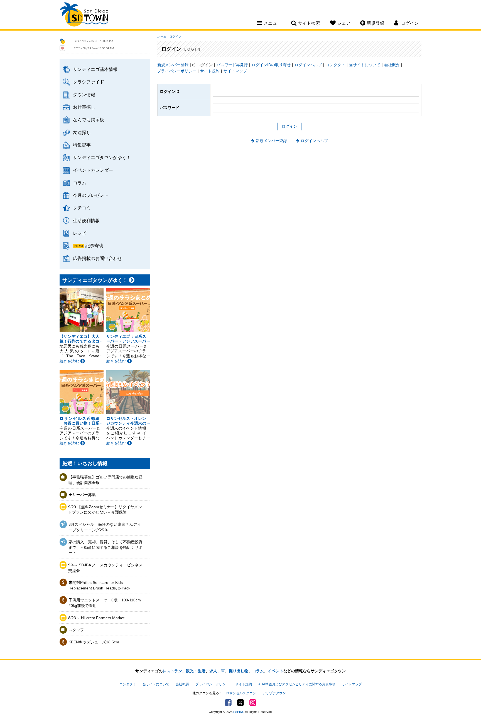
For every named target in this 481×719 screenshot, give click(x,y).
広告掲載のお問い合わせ (97, 258)
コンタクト (335, 65)
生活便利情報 (86, 220)
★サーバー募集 (82, 494)
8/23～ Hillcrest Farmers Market (96, 618)
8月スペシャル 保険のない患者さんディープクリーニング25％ (104, 527)
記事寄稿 (94, 245)
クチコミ (82, 207)
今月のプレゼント (91, 195)
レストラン (172, 671)
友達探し (82, 132)
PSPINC (238, 711)
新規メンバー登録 (172, 65)
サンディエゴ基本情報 (95, 69)
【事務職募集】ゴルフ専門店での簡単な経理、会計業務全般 (105, 480)
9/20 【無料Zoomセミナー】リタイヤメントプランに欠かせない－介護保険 (105, 510)
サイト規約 (210, 71)
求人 (213, 671)
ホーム (161, 36)
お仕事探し (84, 107)
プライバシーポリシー (176, 71)
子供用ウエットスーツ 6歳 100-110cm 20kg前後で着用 (104, 603)
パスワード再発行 (232, 65)
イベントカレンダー (93, 170)
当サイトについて (364, 65)
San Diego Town (84, 15)
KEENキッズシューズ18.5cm (93, 642)
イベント (275, 671)
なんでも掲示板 (88, 119)
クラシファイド (88, 81)
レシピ (79, 232)
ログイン (175, 36)
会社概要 (392, 65)
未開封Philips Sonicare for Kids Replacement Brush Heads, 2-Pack (99, 585)
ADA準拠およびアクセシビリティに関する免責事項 (296, 684)
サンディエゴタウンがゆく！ (102, 157)
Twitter (240, 702)
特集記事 (82, 144)
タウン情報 (84, 94)
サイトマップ (235, 71)
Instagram (252, 702)
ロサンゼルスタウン (241, 693)
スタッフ (76, 630)
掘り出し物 (238, 671)
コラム (79, 182)
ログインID (169, 91)
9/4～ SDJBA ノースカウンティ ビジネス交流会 (105, 568)
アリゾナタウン (274, 693)
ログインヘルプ (308, 65)
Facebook (228, 702)
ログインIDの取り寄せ (271, 65)
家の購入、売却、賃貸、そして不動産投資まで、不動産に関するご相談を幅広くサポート (105, 547)
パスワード (169, 107)
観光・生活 (195, 671)
